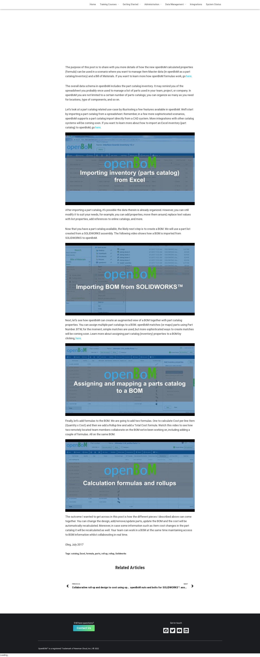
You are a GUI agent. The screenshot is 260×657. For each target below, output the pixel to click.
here (189, 76)
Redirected (130, 22)
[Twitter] (172, 630)
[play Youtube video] (130, 168)
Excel (82, 553)
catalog (75, 553)
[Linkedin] (186, 630)
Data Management (174, 4)
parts (97, 553)
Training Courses (108, 4)
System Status (213, 4)
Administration (151, 4)
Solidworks (120, 553)
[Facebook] (166, 630)
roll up (104, 553)
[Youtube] (179, 630)
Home (93, 4)
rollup (111, 553)
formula (90, 553)
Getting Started (130, 4)
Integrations (196, 4)
